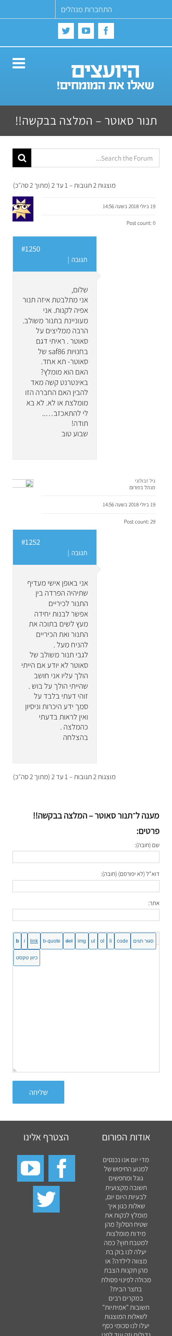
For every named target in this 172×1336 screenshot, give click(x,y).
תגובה (79, 259)
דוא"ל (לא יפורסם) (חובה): (130, 874)
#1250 (30, 249)
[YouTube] (30, 1168)
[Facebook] (61, 1168)
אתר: (153, 903)
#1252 (30, 542)
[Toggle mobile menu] (20, 62)
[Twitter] (46, 1199)
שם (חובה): (147, 845)
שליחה (38, 1092)
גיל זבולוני (145, 480)
